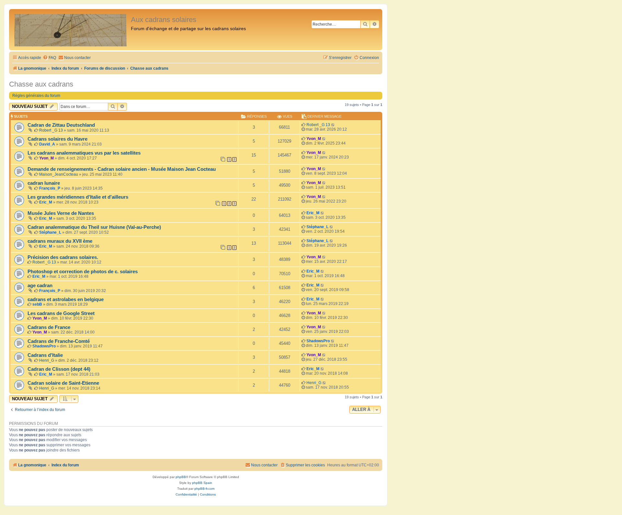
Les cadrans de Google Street (61, 313)
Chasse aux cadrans (41, 84)
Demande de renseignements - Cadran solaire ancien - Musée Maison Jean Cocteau (122, 169)
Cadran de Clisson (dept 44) (59, 369)
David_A (47, 144)
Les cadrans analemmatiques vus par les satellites (84, 153)
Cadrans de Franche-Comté (59, 341)
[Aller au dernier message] (333, 125)
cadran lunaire (44, 183)
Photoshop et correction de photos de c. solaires (83, 271)
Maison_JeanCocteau (58, 174)
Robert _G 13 (51, 130)
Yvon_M (313, 138)
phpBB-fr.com (204, 488)
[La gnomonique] (71, 30)
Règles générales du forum (36, 95)
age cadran (40, 285)
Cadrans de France (49, 327)
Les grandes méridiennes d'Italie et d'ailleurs (78, 197)
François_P (49, 188)
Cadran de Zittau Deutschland (61, 125)
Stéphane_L (50, 232)
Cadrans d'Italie (45, 355)
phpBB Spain (202, 483)
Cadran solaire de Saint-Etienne (63, 383)
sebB (37, 304)
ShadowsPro (44, 346)
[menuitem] (49, 57)
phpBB (181, 477)
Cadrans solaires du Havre (57, 139)
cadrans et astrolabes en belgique (66, 299)
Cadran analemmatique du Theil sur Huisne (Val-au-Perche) (94, 227)
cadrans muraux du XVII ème (60, 241)
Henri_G (46, 360)
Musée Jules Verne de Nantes (61, 213)
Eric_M (45, 202)
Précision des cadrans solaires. (63, 257)
